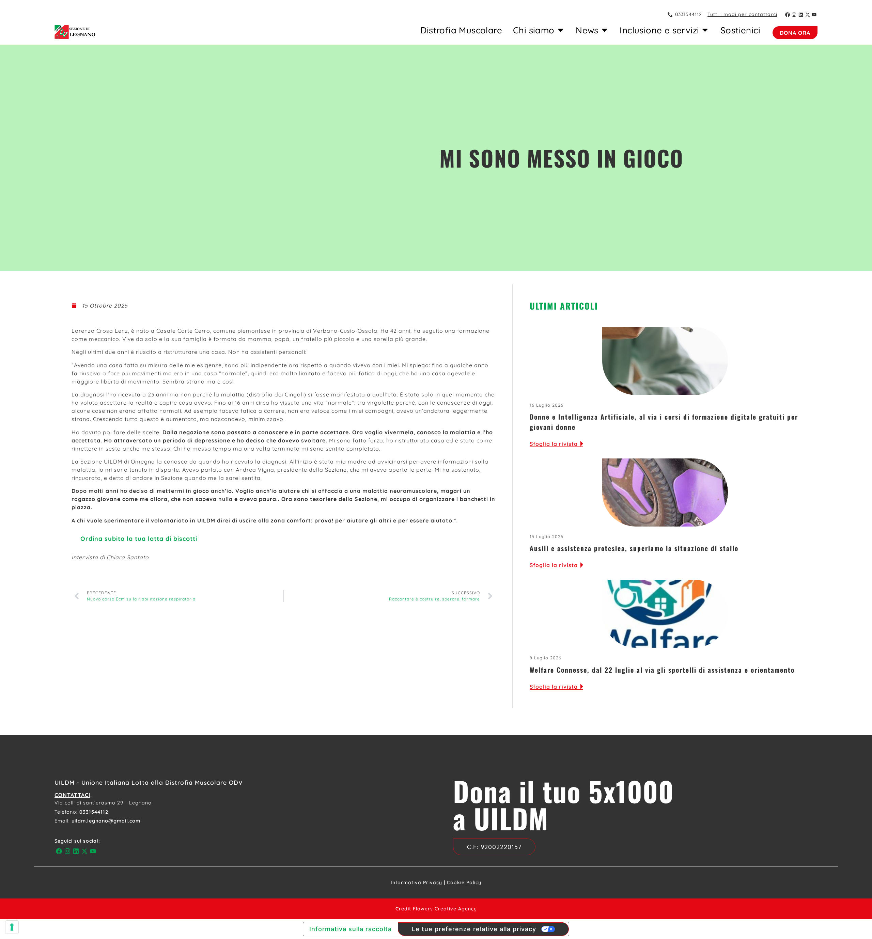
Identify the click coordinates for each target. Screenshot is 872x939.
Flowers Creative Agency (445, 909)
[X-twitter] (807, 14)
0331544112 (93, 812)
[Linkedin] (800, 14)
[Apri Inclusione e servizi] (705, 30)
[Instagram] (794, 14)
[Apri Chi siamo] (560, 30)
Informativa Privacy (416, 882)
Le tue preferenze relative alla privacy (474, 929)
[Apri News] (604, 30)
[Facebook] (787, 14)
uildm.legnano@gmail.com (106, 821)
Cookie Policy (464, 882)
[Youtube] (814, 14)
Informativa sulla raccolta (350, 929)
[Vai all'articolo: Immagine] (665, 361)
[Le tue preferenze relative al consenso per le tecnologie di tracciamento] (11, 927)
